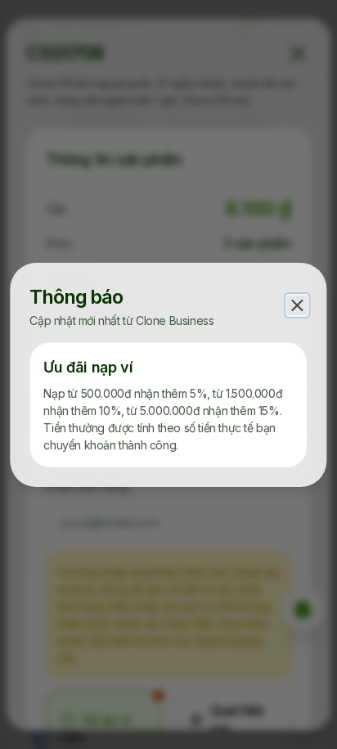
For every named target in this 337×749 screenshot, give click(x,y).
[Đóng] (298, 305)
